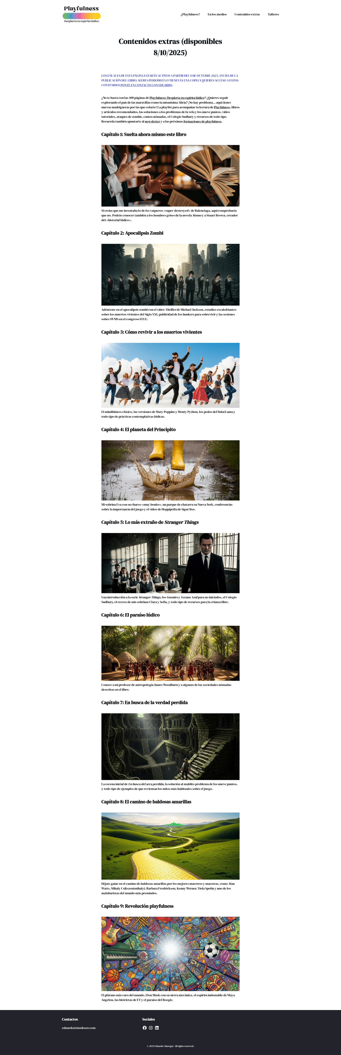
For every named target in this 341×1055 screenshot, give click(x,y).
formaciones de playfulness (202, 121)
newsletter (152, 121)
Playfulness (222, 107)
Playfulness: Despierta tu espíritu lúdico (177, 97)
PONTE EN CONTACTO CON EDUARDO (146, 85)
